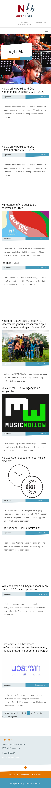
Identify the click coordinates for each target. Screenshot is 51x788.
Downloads (24, 22)
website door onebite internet (30, 775)
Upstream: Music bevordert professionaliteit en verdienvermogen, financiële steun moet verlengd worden (25, 647)
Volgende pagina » (9, 716)
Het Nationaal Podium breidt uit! (21, 528)
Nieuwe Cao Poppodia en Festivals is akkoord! (24, 459)
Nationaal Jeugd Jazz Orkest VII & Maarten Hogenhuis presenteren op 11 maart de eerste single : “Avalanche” (25, 324)
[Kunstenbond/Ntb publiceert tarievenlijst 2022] (25, 224)
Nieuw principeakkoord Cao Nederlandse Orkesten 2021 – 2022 (23, 90)
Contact (38, 783)
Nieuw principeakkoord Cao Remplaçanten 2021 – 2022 (18, 148)
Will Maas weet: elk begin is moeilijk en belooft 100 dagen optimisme (25, 587)
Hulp (22, 783)
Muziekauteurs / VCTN (24, 24)
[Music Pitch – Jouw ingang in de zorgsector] (25, 413)
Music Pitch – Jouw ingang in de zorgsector (21, 389)
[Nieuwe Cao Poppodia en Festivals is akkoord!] (25, 481)
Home (4, 82)
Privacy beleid (15, 783)
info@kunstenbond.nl (11, 757)
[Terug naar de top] (25, 767)
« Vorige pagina (8, 713)
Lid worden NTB (41, 22)
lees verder (8, 117)
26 (41, 713)
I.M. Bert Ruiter (10, 263)
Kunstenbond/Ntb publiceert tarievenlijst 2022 (19, 206)
